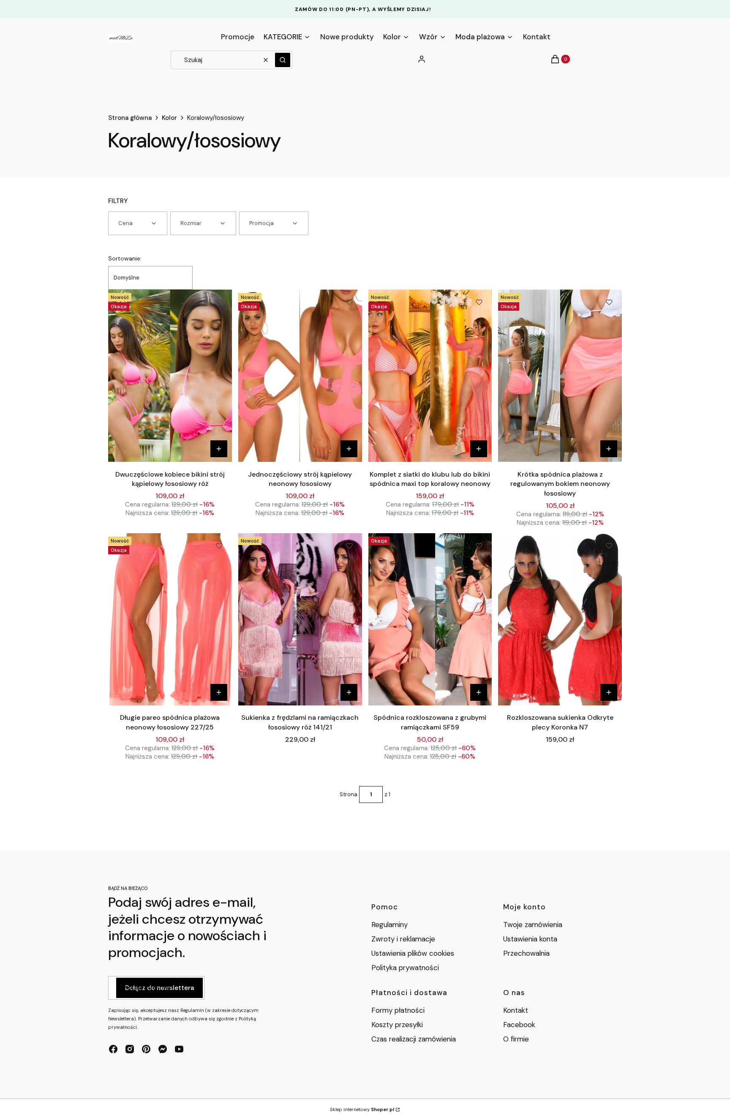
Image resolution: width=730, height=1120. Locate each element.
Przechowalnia (526, 953)
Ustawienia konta (530, 939)
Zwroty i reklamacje (403, 939)
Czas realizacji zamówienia (413, 1039)
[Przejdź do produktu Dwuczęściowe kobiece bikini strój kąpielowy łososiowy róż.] (170, 376)
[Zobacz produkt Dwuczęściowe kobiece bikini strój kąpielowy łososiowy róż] (218, 448)
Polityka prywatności (405, 967)
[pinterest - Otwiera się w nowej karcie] (146, 1049)
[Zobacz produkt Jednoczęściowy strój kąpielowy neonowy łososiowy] (348, 448)
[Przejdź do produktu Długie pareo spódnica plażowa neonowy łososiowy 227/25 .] (170, 619)
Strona (348, 794)
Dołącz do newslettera (159, 988)
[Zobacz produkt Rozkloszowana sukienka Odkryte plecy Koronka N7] (608, 692)
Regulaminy (389, 924)
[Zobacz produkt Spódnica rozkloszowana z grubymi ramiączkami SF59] (478, 692)
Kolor (169, 118)
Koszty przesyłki (397, 1024)
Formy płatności (398, 1010)
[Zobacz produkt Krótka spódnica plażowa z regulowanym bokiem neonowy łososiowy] (608, 448)
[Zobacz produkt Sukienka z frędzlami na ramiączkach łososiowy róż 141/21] (348, 692)
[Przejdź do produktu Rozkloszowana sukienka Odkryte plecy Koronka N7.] (560, 619)
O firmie (516, 1039)
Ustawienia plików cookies (413, 953)
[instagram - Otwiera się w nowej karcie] (130, 1049)
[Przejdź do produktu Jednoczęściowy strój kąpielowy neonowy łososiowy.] (300, 376)
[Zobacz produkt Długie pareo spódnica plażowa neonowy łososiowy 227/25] (218, 692)
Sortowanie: (125, 258)
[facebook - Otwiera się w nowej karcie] (113, 1049)
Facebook (520, 1024)
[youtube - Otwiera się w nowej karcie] (179, 1049)
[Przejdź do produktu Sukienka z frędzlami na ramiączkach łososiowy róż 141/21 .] (300, 619)
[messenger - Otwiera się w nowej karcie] (163, 1049)
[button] (282, 60)
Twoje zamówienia (532, 924)
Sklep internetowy (362, 1109)
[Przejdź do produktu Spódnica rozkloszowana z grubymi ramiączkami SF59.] (430, 619)
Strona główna (130, 118)
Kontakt (515, 1010)
